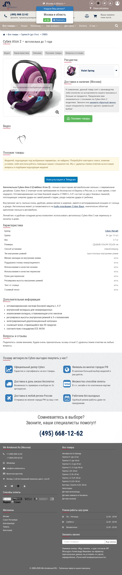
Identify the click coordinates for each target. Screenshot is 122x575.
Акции (24, 26)
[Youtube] (110, 3)
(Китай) (111, 231)
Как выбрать (52, 26)
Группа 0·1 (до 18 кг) (70, 461)
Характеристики (21, 53)
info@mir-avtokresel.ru (16, 468)
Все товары (68, 447)
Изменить (60, 20)
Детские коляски (69, 499)
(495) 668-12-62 (19, 14)
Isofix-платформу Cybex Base (69, 206)
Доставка (69, 26)
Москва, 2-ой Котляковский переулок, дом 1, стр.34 (28, 479)
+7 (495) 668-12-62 (14, 454)
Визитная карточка (15, 474)
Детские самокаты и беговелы (75, 495)
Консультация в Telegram (61, 179)
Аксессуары (67, 488)
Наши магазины (101, 8)
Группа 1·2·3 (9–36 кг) (71, 478)
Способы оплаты (12, 492)
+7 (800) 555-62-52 (14, 458)
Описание (37, 53)
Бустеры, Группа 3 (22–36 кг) (74, 485)
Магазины (36, 26)
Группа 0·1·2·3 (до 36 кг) (72, 468)
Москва (6, 516)
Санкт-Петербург (10, 520)
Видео (7, 53)
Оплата (83, 26)
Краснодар (7, 530)
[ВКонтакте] (91, 3)
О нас (93, 26)
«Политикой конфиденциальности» (91, 557)
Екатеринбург (9, 523)
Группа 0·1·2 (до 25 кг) (71, 464)
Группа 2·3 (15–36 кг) (71, 481)
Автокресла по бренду (71, 454)
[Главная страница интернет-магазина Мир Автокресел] (4, 35)
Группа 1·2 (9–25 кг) (70, 474)
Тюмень (6, 527)
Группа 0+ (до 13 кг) (70, 457)
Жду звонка (111, 542)
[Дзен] (98, 3)
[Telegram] (104, 3)
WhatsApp (11, 463)
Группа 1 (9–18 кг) (69, 471)
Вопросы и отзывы (74, 53)
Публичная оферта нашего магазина (74, 568)
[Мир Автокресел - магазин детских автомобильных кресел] (9, 5)
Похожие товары (54, 53)
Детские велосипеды (71, 492)
